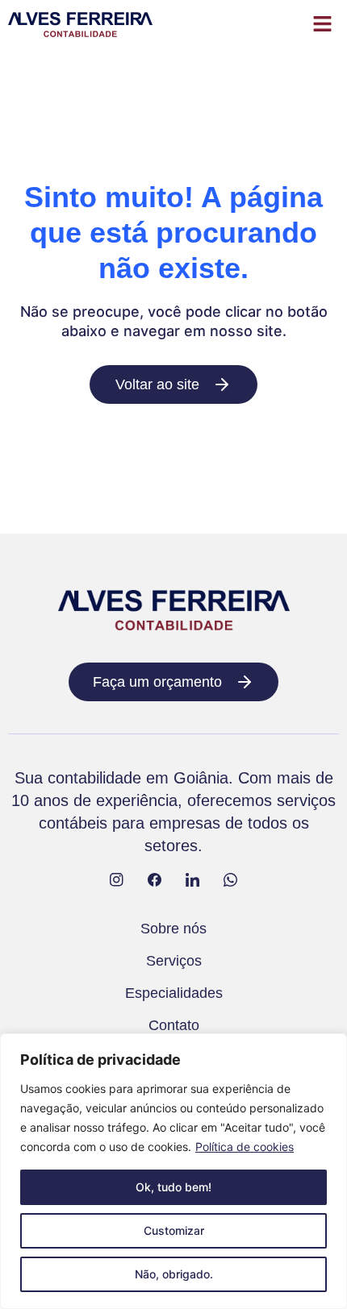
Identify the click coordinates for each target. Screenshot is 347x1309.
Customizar (174, 1230)
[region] (173, 1171)
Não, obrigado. (174, 1274)
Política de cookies (244, 1146)
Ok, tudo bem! (173, 1187)
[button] (323, 24)
